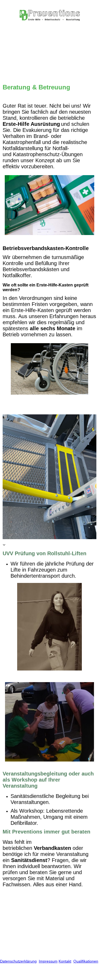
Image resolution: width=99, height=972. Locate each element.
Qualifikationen (85, 961)
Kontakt (65, 961)
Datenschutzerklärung (18, 961)
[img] (49, 15)
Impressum (48, 961)
